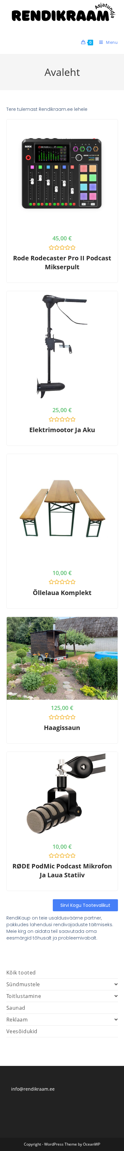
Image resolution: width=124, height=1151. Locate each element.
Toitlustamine (23, 996)
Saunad (16, 1007)
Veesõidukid (22, 1031)
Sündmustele (23, 984)
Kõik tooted (21, 972)
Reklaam (17, 1019)
